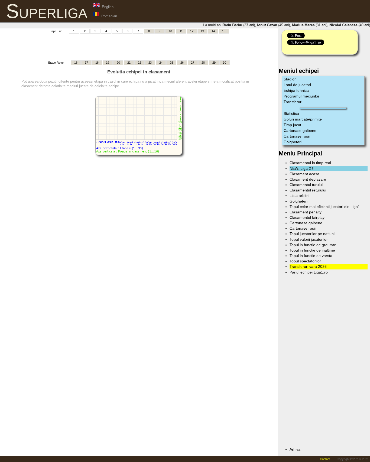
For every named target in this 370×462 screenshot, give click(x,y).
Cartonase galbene (300, 130)
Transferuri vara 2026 (308, 266)
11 (181, 31)
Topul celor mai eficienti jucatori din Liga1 (325, 206)
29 (214, 62)
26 (182, 62)
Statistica (291, 113)
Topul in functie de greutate (313, 245)
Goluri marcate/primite (303, 119)
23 (150, 62)
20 (118, 62)
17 (86, 62)
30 (224, 62)
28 (203, 62)
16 (75, 62)
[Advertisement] (138, 46)
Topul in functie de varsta (311, 255)
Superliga (46, 11)
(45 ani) (271, 25)
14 (213, 31)
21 (129, 62)
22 (139, 62)
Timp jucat (292, 125)
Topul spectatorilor (305, 261)
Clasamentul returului (308, 190)
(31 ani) (307, 25)
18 (97, 62)
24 (161, 62)
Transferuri (293, 102)
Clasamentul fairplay (307, 217)
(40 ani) (347, 25)
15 (223, 31)
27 (192, 62)
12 (191, 31)
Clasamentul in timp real (310, 163)
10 (170, 31)
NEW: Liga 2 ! (301, 168)
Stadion (290, 79)
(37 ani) (236, 25)
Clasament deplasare (308, 179)
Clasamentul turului (306, 185)
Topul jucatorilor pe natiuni (312, 234)
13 (202, 31)
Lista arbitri (299, 195)
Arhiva (295, 449)
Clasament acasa (304, 174)
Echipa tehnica (296, 90)
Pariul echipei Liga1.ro (309, 272)
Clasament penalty (306, 212)
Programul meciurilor (301, 96)
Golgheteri (293, 142)
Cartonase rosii (297, 136)
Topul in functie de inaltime (312, 250)
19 (107, 62)
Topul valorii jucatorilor (309, 239)
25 (171, 62)
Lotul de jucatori (297, 85)
